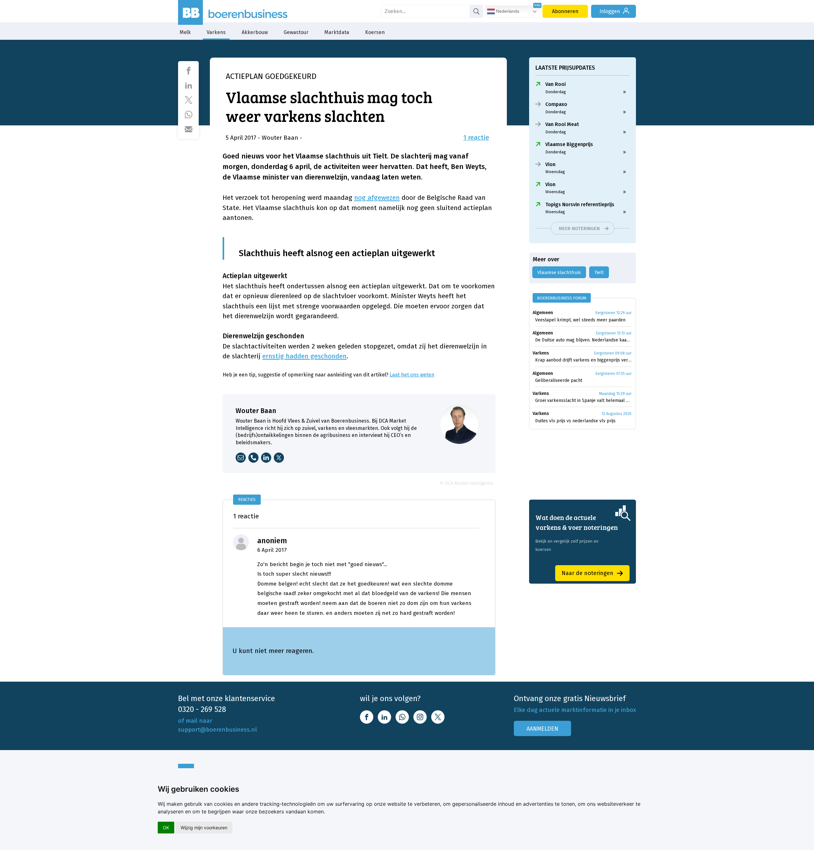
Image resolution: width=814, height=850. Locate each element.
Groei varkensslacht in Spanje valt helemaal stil (583, 400)
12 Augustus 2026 (616, 413)
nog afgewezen (377, 197)
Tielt (599, 272)
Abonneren (565, 11)
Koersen (375, 32)
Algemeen (543, 312)
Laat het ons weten (412, 375)
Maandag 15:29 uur (615, 393)
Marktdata (336, 32)
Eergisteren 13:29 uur (613, 313)
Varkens (216, 32)
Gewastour (296, 32)
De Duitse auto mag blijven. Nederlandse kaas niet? (583, 340)
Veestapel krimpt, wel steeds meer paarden (580, 320)
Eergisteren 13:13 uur (613, 333)
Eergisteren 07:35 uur (613, 373)
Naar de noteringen (587, 573)
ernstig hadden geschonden (304, 356)
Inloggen (609, 11)
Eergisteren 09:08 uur (612, 353)
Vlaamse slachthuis (559, 272)
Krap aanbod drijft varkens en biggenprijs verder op (583, 360)
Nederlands (507, 11)
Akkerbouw (255, 32)
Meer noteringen (579, 228)
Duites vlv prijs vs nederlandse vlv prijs (575, 421)
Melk (185, 32)
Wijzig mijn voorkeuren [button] (204, 827)
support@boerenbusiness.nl (217, 729)
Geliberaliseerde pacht (558, 380)
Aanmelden (542, 728)
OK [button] (166, 827)
